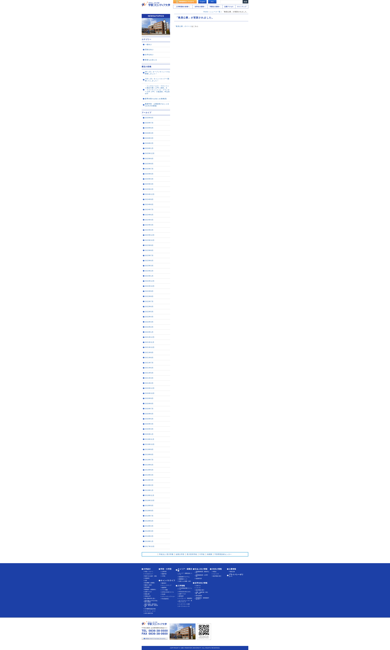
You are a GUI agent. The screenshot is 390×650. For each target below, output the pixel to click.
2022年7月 (149, 301)
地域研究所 (199, 578)
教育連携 (147, 587)
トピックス (216, 574)
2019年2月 (149, 485)
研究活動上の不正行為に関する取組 (151, 601)
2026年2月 (149, 143)
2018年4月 (149, 526)
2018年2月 (149, 536)
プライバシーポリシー (236, 575)
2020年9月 (149, 398)
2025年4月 (149, 179)
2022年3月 (149, 322)
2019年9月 (149, 449)
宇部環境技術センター (223, 554)
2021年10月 (149, 347)
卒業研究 (147, 578)
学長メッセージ (149, 571)
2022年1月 (149, 332)
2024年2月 (149, 230)
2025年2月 (149, 189)
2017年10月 (149, 546)
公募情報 (232, 569)
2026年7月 (149, 123)
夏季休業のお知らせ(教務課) (156, 99)
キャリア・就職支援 (185, 570)
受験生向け (149, 49)
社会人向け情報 (201, 569)
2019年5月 (149, 470)
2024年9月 (149, 199)
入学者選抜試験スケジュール (185, 588)
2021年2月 (149, 383)
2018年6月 (149, 521)
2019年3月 (149, 480)
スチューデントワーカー (168, 596)
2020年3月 (149, 429)
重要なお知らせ (151, 60)
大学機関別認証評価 (150, 609)
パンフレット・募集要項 (185, 598)
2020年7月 (149, 409)
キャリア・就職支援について (185, 574)
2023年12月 (149, 235)
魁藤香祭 (164, 587)
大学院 (163, 576)
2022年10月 (149, 286)
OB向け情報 (217, 569)
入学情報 (181, 586)
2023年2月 (149, 271)
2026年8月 (149, 118)
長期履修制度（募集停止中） (202, 572)
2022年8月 (149, 296)
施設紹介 (164, 583)
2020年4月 (149, 424)
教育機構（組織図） (150, 582)
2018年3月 (149, 531)
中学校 (202, 554)
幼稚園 (209, 554)
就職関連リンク (183, 579)
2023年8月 (149, 250)
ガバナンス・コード (150, 611)
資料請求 (181, 596)
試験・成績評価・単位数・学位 (202, 593)
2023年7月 (149, 255)
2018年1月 (149, 541)
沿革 (146, 580)
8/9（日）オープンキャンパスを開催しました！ (157, 73)
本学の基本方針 (149, 613)
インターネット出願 (184, 604)
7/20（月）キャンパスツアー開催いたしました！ (157, 80)
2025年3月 (149, 184)
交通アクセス (228, 6)
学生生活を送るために (185, 591)
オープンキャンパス (184, 606)
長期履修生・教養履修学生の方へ (202, 598)
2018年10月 (149, 500)
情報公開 (147, 594)
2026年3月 (149, 138)
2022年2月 (149, 327)
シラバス (198, 587)
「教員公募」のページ (182, 26)
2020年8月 (149, 403)
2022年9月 (149, 291)
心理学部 (164, 571)
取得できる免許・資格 (151, 576)
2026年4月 (149, 133)
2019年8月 (149, 454)
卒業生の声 (148, 596)
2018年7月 (149, 516)
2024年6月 (149, 215)
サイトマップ (241, 6)
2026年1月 (149, 148)
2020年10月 (149, 393)
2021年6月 (149, 368)
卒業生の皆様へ (215, 6)
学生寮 (163, 594)
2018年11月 (149, 495)
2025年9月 (149, 158)
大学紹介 (147, 569)
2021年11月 (149, 342)
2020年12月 (149, 388)
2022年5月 (149, 311)
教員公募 (232, 571)
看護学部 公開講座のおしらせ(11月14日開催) (157, 105)
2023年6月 (149, 260)
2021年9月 (149, 352)
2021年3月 (149, 378)
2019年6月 (149, 465)
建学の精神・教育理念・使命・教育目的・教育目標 (151, 605)
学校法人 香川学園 (166, 554)
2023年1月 (149, 276)
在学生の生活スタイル (168, 592)
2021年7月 (149, 363)
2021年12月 (149, 337)
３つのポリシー (149, 574)
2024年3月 (149, 225)
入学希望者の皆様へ (183, 6)
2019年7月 (149, 460)
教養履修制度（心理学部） (202, 575)
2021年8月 (149, 357)
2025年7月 (149, 169)
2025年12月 (149, 153)
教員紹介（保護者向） (151, 589)
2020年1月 (149, 434)
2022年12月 (149, 281)
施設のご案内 (148, 585)
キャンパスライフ (168, 580)
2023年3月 (149, 266)
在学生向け (149, 55)
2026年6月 (149, 128)
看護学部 (164, 574)
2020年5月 (149, 419)
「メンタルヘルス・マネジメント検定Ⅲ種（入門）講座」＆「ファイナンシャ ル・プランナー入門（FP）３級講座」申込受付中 (157, 90)
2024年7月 (149, 209)
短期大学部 (180, 554)
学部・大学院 (166, 569)
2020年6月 (149, 414)
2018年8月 (149, 510)
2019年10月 (149, 444)
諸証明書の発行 (200, 590)
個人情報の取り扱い (150, 598)
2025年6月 (149, 174)
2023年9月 (149, 245)
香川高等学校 (192, 554)
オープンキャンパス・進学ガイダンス (185, 601)
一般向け (148, 44)
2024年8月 (149, 204)
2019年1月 (149, 490)
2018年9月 (149, 505)
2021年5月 (149, 373)
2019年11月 (149, 439)
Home (205, 12)
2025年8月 (149, 164)
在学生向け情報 (201, 583)
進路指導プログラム (184, 576)
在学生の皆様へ (200, 6)
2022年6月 (149, 306)
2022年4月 (149, 317)
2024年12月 (149, 194)
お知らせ (198, 585)
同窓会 (214, 571)
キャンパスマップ (166, 585)
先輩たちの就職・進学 (185, 581)
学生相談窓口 (165, 598)
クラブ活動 (165, 590)
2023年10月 (149, 240)
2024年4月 (149, 220)
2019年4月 (149, 475)
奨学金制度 (199, 595)
